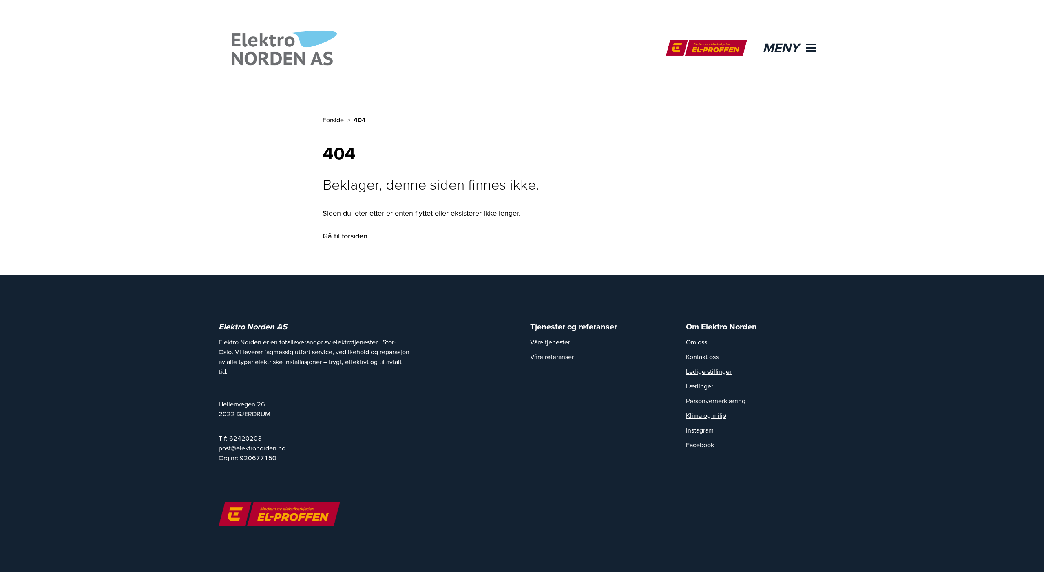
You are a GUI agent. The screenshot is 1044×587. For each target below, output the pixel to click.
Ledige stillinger (709, 371)
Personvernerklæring (715, 400)
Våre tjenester (550, 342)
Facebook (700, 444)
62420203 (245, 438)
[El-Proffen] (706, 48)
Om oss (696, 342)
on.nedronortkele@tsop (252, 448)
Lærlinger (699, 386)
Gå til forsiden (345, 236)
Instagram (700, 430)
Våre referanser (552, 356)
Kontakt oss (702, 356)
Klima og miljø (706, 415)
